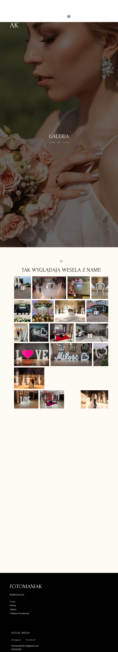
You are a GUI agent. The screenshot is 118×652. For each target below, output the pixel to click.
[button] (68, 16)
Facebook (30, 639)
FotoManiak (19, 16)
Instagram (16, 639)
